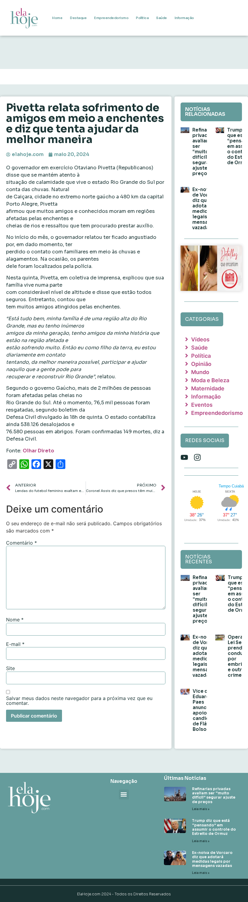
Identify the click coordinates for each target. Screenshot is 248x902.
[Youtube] (184, 457)
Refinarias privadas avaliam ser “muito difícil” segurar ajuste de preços (204, 151)
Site (10, 668)
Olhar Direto (38, 451)
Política (142, 18)
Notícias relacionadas (205, 111)
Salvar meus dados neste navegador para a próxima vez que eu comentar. (79, 700)
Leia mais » (200, 809)
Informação (184, 18)
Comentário (21, 542)
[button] (124, 794)
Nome (15, 619)
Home (57, 18)
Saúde (161, 18)
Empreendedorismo (111, 18)
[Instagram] (197, 457)
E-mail (15, 644)
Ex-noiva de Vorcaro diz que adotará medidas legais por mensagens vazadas (206, 208)
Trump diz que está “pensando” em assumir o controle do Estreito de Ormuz (214, 827)
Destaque (78, 18)
